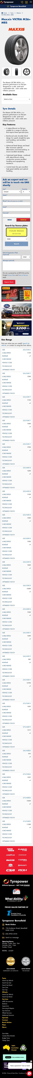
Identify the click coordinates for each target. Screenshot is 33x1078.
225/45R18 (27, 491)
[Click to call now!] (22, 2)
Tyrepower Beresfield (18, 6)
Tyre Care (5, 987)
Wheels (5, 992)
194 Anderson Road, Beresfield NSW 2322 (16, 929)
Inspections (5, 1006)
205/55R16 (27, 350)
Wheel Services (7, 1013)
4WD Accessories (7, 1001)
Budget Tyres (6, 1038)
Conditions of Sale (23, 1073)
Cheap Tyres (6, 1040)
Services (5, 999)
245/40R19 (27, 633)
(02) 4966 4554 (11, 934)
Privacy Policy (11, 275)
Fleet (4, 1025)
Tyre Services (6, 1011)
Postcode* (6, 213)
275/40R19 (27, 727)
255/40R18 (27, 609)
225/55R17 (27, 444)
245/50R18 (27, 585)
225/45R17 (27, 397)
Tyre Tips (4, 990)
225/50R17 (27, 420)
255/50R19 (27, 680)
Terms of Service (23, 275)
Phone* (13, 201)
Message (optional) (8, 260)
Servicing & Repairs (8, 1008)
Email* (5, 207)
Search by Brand (7, 985)
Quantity (24, 189)
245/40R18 (27, 538)
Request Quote (8, 282)
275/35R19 (27, 703)
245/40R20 (27, 751)
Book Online (6, 1022)
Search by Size (6, 983)
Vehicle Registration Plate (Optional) (10, 254)
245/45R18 (27, 562)
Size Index (5, 1033)
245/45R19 (27, 656)
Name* (5, 195)
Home (5, 13)
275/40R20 (27, 798)
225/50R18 (27, 515)
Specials (5, 1018)
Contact (5, 1020)
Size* (4, 189)
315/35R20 (27, 821)
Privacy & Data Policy (12, 1073)
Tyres (4, 978)
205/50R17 (27, 373)
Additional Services (8, 1015)
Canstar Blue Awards (8, 1036)
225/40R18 (27, 468)
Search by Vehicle (7, 980)
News (4, 1027)
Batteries (4, 1004)
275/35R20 (27, 774)
